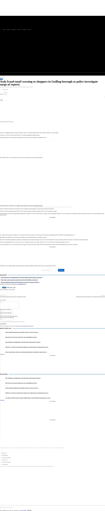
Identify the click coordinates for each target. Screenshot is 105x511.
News (1, 79)
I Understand (29, 510)
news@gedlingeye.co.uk (22, 284)
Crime (3, 77)
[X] (27, 57)
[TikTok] (9, 292)
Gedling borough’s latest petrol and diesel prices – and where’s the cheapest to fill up (90, 296)
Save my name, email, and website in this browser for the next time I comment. (12, 321)
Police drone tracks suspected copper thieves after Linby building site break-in (19, 279)
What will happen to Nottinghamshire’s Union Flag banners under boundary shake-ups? (21, 277)
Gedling (7, 132)
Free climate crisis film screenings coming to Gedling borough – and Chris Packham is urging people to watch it (27, 397)
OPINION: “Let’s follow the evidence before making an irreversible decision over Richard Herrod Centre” (26, 347)
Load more (2, 354)
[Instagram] (5, 292)
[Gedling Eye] (52, 443)
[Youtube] (29, 57)
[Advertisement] (52, 38)
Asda (57, 132)
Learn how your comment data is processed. (24, 326)
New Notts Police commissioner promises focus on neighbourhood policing (13, 296)
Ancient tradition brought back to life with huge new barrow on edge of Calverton (20, 282)
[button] (29, 59)
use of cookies (23, 510)
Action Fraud (9, 287)
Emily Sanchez (6, 89)
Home (1, 77)
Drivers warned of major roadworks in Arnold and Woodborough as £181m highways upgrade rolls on (26, 352)
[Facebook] (25, 57)
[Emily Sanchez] (1, 89)
